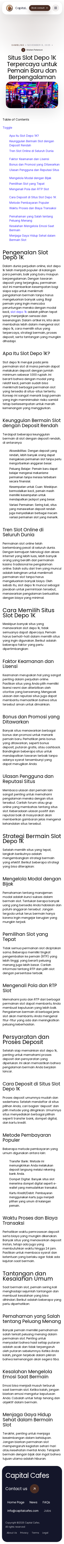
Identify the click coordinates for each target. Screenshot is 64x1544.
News (33, 1502)
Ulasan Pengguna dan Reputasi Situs (34, 170)
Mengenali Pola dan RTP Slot (29, 189)
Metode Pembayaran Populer (29, 202)
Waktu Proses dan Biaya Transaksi (32, 208)
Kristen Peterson (35, 50)
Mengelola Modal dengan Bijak (30, 178)
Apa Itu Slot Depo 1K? (24, 135)
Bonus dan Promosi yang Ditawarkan (34, 164)
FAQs (46, 1502)
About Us (12, 1532)
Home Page (15, 1502)
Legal (45, 1532)
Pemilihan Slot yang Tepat (26, 183)
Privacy (24, 1532)
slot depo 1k (19, 312)
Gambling (17, 45)
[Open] (55, 8)
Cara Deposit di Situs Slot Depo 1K (32, 197)
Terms (35, 1532)
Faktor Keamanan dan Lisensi (29, 159)
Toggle (7, 127)
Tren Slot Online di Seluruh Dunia (31, 151)
